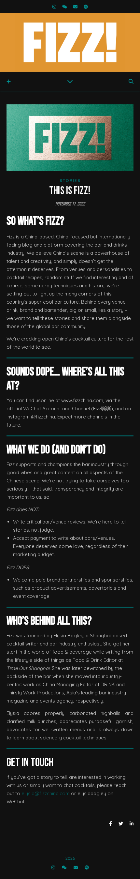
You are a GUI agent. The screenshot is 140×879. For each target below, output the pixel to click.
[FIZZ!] (70, 42)
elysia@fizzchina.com (45, 793)
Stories (70, 180)
